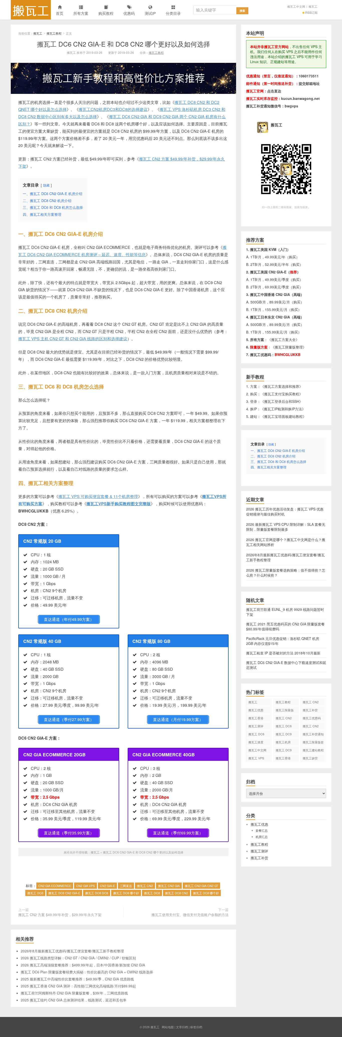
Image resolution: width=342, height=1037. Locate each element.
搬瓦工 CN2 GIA (169, 886)
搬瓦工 (31, 10)
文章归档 (182, 1027)
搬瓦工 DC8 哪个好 (206, 893)
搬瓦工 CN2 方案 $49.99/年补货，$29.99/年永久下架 (59, 914)
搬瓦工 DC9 (284, 750)
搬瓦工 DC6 (35, 893)
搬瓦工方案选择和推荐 (281, 386)
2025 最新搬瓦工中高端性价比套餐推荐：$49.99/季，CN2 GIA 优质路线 (77, 978)
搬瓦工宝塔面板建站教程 (283, 416)
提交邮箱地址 (309, 83)
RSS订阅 (311, 12)
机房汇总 (262, 836)
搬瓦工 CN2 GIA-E (284, 719)
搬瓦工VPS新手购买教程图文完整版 (118, 503)
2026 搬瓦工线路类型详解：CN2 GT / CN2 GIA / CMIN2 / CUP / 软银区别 (78, 957)
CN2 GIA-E (107, 886)
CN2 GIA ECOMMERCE (54, 886)
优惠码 (129, 13)
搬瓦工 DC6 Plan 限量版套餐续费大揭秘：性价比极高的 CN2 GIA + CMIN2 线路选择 (87, 971)
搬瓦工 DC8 (152, 893)
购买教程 (105, 13)
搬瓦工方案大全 (283, 339)
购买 (292, 256)
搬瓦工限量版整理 (289, 347)
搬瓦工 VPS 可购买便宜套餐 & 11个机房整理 (98, 496)
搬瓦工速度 (255, 742)
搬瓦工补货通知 (313, 734)
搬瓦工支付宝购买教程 (281, 393)
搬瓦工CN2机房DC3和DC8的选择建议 (113, 109)
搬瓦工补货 (310, 710)
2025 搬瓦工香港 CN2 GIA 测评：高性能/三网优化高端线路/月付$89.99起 (78, 985)
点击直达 (274, 90)
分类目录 (173, 13)
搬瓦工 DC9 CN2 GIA (284, 735)
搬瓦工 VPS (256, 758)
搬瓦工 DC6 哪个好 (126, 893)
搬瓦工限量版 (285, 710)
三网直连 (126, 886)
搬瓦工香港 (255, 718)
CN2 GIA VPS (85, 886)
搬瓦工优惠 (255, 710)
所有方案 (80, 13)
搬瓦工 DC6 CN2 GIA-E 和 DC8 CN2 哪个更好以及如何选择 (123, 43)
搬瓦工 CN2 (145, 886)
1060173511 (309, 75)
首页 (59, 13)
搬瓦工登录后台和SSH (281, 401)
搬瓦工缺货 (310, 758)
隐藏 (46, 185)
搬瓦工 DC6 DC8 (96, 893)
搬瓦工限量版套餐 (313, 743)
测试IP (150, 13)
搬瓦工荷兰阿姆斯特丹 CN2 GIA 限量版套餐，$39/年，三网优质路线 (74, 992)
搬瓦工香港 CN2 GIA (283, 759)
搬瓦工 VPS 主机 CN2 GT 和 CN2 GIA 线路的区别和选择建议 (72, 338)
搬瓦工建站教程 (313, 750)
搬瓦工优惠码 (312, 718)
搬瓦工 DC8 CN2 (176, 893)
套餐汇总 (262, 830)
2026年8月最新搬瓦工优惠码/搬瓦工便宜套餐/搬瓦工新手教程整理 (72, 950)
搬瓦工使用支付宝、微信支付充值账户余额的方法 (190, 914)
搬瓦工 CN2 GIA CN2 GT (201, 886)
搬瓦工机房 (283, 742)
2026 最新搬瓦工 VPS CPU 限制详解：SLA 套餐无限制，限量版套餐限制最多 (285, 527)
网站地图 (168, 1027)
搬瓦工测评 (255, 726)
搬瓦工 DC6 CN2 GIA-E (64, 893)
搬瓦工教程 (54, 33)
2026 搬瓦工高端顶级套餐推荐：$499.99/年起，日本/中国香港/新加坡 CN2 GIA (83, 964)
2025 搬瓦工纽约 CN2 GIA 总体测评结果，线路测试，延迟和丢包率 (73, 999)
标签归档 (196, 1027)
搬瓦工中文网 (296, 6)
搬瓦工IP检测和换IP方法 (283, 408)
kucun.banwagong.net (300, 98)
